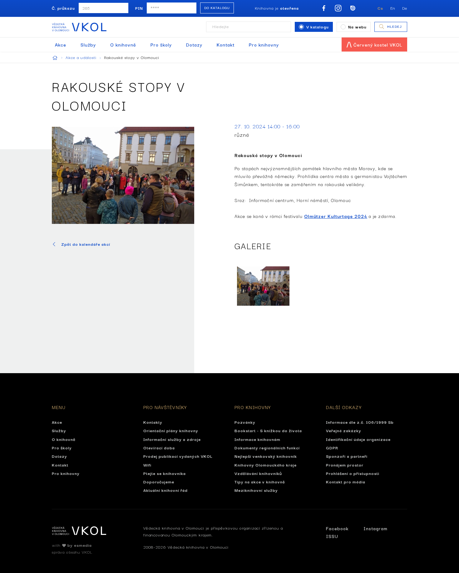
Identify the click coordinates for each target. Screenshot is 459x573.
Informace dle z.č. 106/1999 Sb (360, 422)
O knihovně (123, 44)
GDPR (332, 447)
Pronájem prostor (344, 465)
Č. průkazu (63, 8)
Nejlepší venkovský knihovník (265, 456)
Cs (380, 8)
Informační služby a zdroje (172, 439)
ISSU (332, 536)
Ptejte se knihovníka (164, 473)
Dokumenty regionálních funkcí (267, 447)
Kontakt (225, 44)
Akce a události (82, 57)
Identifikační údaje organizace (358, 439)
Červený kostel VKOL (377, 44)
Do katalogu (217, 7)
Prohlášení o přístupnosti (352, 473)
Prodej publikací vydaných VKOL (178, 456)
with (72, 545)
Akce (60, 44)
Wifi (147, 465)
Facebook (337, 528)
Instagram (375, 528)
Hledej (394, 26)
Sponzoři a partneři (347, 456)
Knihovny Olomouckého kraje (265, 465)
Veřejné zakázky (343, 430)
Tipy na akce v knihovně (259, 481)
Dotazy (194, 44)
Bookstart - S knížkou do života (268, 430)
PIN (139, 8)
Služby (88, 44)
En (392, 8)
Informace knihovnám (257, 439)
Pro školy (161, 44)
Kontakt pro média (345, 481)
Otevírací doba (159, 447)
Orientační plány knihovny (170, 430)
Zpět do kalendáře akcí (85, 244)
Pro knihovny (264, 44)
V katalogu (317, 26)
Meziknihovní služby (256, 490)
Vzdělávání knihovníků (258, 473)
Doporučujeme (158, 481)
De (404, 8)
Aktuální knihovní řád (165, 490)
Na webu (357, 26)
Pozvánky (244, 422)
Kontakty (152, 422)
